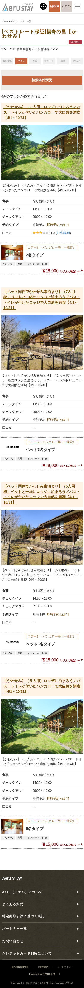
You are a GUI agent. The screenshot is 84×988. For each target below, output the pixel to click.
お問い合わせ (12, 941)
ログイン (67, 6)
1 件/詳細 (63, 233)
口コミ (76, 61)
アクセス (49, 61)
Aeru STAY (12, 878)
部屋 (35, 61)
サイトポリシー (65, 967)
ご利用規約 (43, 967)
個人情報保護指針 (20, 967)
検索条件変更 (42, 80)
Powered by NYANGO (41, 974)
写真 (63, 61)
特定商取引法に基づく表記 (23, 916)
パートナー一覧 (14, 928)
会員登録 (54, 6)
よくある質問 (12, 904)
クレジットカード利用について (27, 953)
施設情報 (7, 61)
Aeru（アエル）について (22, 892)
